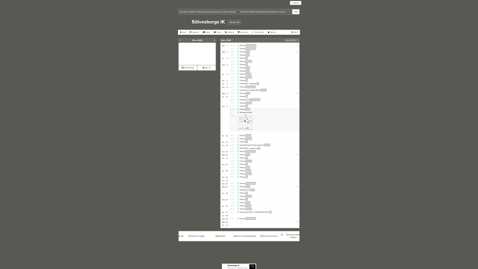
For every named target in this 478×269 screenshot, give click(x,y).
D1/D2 (248, 52)
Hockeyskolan (250, 49)
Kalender (195, 32)
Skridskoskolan (251, 45)
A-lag (247, 55)
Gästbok (230, 32)
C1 (246, 58)
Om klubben (259, 32)
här (238, 12)
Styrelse (273, 32)
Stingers (248, 61)
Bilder (207, 32)
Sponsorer (244, 32)
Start (184, 32)
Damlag (248, 74)
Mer (295, 32)
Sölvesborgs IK (255, 100)
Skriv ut (207, 68)
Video (218, 32)
